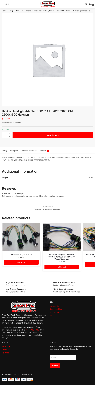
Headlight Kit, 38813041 (21, 254)
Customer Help (56, 309)
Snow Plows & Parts (23, 11)
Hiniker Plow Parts (63, 11)
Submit (55, 365)
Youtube (5, 353)
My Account (54, 306)
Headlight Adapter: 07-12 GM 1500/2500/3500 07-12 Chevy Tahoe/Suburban (61, 256)
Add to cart (53, 135)
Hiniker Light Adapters (81, 11)
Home (4, 11)
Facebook (6, 346)
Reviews (44, 151)
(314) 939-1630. (32, 330)
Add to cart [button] (21, 262)
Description (13, 151)
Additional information (29, 151)
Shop (11, 11)
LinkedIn (5, 350)
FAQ (51, 315)
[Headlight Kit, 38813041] (21, 237)
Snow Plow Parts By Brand (44, 11)
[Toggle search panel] (86, 4)
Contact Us (54, 312)
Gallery (4, 151)
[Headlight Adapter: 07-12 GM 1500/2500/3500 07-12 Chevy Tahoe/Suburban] (62, 237)
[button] (90, 4)
